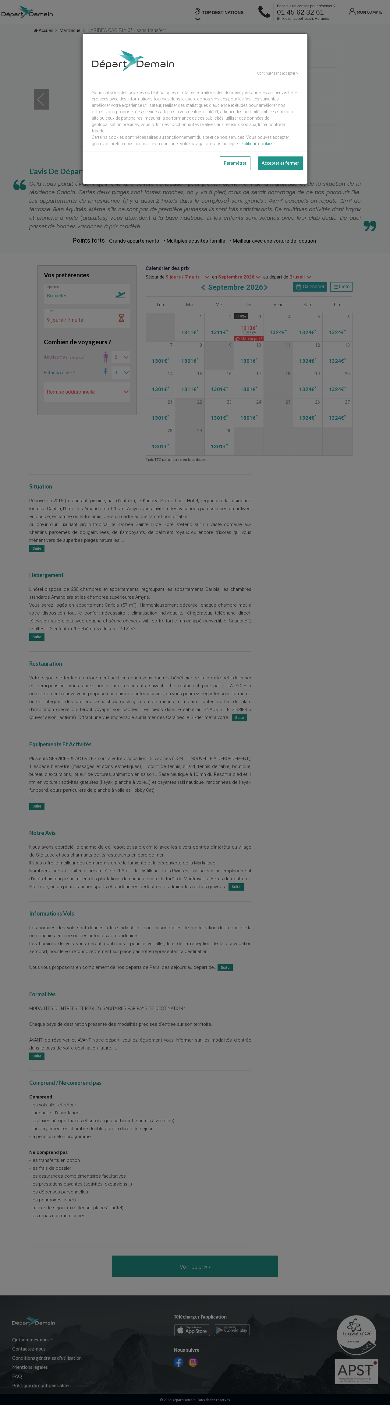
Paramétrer (235, 163)
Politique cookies (257, 143)
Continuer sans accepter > (277, 73)
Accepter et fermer (280, 163)
